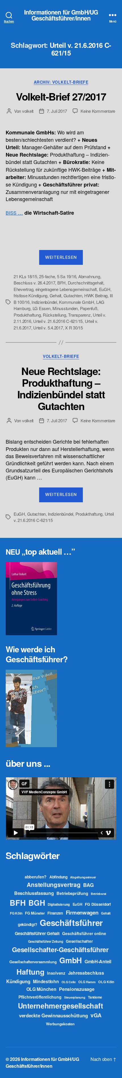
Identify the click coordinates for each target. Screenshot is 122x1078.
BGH (36, 902)
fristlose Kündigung (30, 295)
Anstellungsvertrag (53, 884)
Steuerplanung (74, 997)
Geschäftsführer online (84, 933)
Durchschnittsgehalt (85, 283)
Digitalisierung (59, 904)
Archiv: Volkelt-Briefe (61, 82)
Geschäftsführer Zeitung (45, 941)
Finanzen (55, 913)
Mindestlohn (46, 981)
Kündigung (18, 981)
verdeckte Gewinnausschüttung (53, 1015)
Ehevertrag (23, 289)
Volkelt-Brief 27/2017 (61, 96)
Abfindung (58, 877)
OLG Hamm (86, 981)
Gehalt (55, 295)
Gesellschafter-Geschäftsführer (60, 949)
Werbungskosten (60, 1023)
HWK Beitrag (96, 295)
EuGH (104, 289)
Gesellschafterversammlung (32, 961)
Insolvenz (56, 973)
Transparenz (79, 315)
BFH (61, 283)
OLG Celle (69, 982)
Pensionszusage (76, 989)
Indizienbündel (44, 302)
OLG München (41, 989)
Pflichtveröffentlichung (39, 997)
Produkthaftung (27, 315)
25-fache (47, 276)
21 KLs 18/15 (25, 276)
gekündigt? (27, 924)
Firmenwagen (82, 912)
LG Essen (42, 308)
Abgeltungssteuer (83, 877)
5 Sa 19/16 (66, 276)
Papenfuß (88, 308)
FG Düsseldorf (98, 904)
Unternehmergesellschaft (60, 1005)
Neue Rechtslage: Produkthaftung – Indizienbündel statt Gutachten (61, 388)
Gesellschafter (79, 941)
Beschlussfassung (34, 893)
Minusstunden (65, 308)
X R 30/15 (74, 328)
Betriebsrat (98, 893)
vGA (96, 1015)
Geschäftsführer (71, 923)
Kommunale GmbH (76, 302)
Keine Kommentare (98, 111)
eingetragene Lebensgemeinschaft (66, 289)
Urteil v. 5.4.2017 (48, 328)
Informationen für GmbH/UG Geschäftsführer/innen (61, 15)
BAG (88, 884)
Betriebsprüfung (72, 893)
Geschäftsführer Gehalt (37, 933)
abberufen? (36, 877)
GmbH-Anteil (98, 961)
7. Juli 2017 (57, 111)
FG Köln (16, 913)
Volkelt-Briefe (61, 356)
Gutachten (73, 295)
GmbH (70, 960)
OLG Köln (106, 981)
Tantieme (95, 997)
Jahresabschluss (86, 973)
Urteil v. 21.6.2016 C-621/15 (58, 321)
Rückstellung (54, 315)
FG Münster (35, 913)
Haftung (30, 971)
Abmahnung (89, 276)
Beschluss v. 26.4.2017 (34, 283)
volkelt (27, 111)
